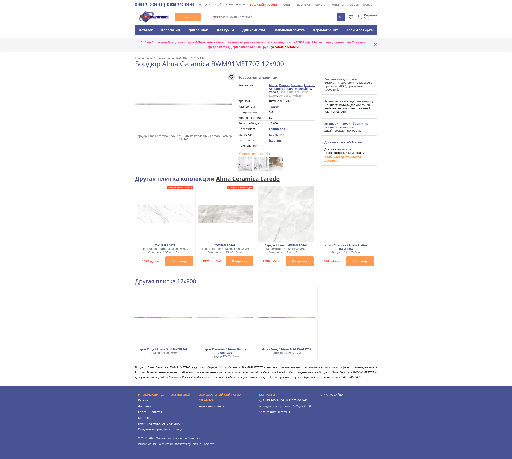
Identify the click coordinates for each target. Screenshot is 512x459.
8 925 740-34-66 (180, 4)
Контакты (337, 4)
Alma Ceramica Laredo (248, 178)
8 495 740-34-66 (149, 4)
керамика (276, 134)
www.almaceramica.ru (213, 406)
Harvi (304, 92)
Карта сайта (333, 395)
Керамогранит (325, 30)
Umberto (285, 95)
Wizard (298, 95)
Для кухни (225, 30)
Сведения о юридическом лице (160, 429)
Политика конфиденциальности (160, 423)
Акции (287, 4)
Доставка (303, 4)
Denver (284, 85)
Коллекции (170, 30)
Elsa (282, 92)
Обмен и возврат (361, 4)
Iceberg (296, 85)
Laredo (309, 85)
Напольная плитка (289, 30)
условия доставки (285, 47)
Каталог (190, 17)
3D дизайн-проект (263, 4)
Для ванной (198, 30)
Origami (275, 88)
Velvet (273, 92)
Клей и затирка (359, 30)
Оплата (320, 4)
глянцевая (277, 129)
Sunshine (304, 88)
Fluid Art (293, 92)
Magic (273, 85)
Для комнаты (253, 30)
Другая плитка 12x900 (165, 281)
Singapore (289, 88)
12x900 (274, 106)
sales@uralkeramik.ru (277, 412)
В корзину (179, 261)
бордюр (275, 140)
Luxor (273, 95)
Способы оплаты (150, 412)
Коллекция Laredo (254, 154)
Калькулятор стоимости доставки (342, 158)
